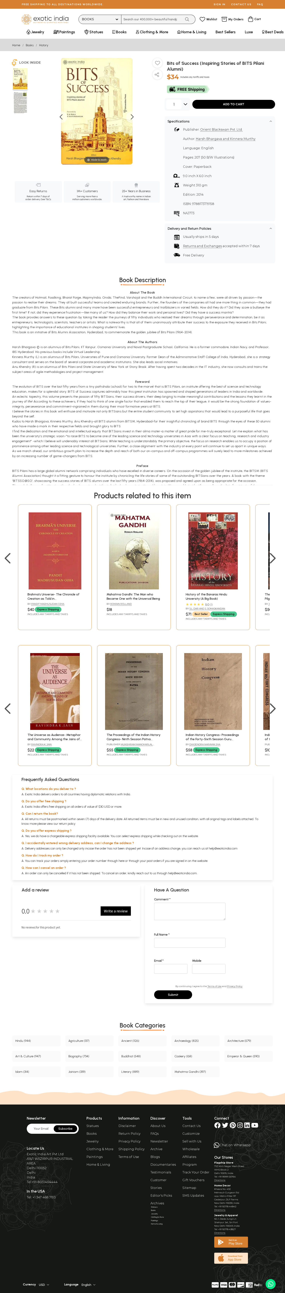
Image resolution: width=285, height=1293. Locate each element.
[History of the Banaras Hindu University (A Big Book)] (213, 588)
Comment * (162, 899)
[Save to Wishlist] (157, 64)
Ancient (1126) (130, 1041)
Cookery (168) (183, 1056)
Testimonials (160, 1172)
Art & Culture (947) (28, 1056)
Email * (159, 960)
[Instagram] (240, 1126)
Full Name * (162, 934)
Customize (191, 1133)
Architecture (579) (239, 1041)
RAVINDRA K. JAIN (41, 744)
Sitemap (189, 1188)
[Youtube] (254, 1126)
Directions (219, 1180)
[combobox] (151, 19)
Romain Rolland (121, 603)
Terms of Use (214, 986)
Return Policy (129, 1133)
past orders (154, 861)
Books (30, 45)
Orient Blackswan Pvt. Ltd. (221, 129)
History (43, 45)
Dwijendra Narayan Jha (204, 744)
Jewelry (92, 1141)
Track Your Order (195, 1172)
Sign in (219, 4)
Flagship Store (223, 1162)
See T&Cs (46, 199)
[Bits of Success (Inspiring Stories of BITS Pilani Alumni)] (20, 79)
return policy (67, 823)
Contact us (241, 4)
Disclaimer (127, 1126)
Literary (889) (130, 1072)
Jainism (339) (77, 1072)
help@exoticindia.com (223, 848)
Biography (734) (78, 1056)
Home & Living (98, 1164)
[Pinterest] (233, 1126)
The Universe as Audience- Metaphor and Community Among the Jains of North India (54, 739)
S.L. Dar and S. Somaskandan (207, 608)
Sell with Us (191, 1141)
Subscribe (65, 1128)
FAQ (260, 4)
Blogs (155, 1157)
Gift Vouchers (193, 1180)
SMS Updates (193, 1195)
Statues (92, 1126)
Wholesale (191, 1149)
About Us (157, 1126)
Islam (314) (22, 1072)
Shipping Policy (131, 1149)
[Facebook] (217, 1126)
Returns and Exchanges (202, 246)
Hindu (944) (23, 1041)
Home (16, 45)
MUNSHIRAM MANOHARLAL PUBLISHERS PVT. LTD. (130, 746)
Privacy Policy (234, 986)
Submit (173, 995)
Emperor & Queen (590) (243, 1056)
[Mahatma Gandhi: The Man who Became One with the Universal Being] (134, 588)
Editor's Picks (161, 1195)
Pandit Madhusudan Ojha (47, 603)
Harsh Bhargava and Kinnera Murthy (225, 139)
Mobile (196, 960)
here (121, 861)
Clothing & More (99, 1149)
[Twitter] (225, 1126)
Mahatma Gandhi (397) (190, 1072)
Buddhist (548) (131, 1056)
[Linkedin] (247, 1126)
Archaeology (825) (186, 1041)
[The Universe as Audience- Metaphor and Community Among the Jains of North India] (55, 729)
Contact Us (191, 1126)
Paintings (94, 1157)
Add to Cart (233, 104)
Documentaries (163, 1164)
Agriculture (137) (78, 1041)
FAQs (154, 1133)
